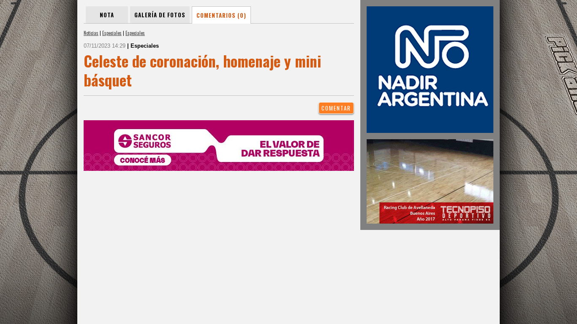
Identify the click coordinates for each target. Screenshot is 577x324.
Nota (107, 15)
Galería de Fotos (159, 15)
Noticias (91, 33)
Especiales (112, 33)
